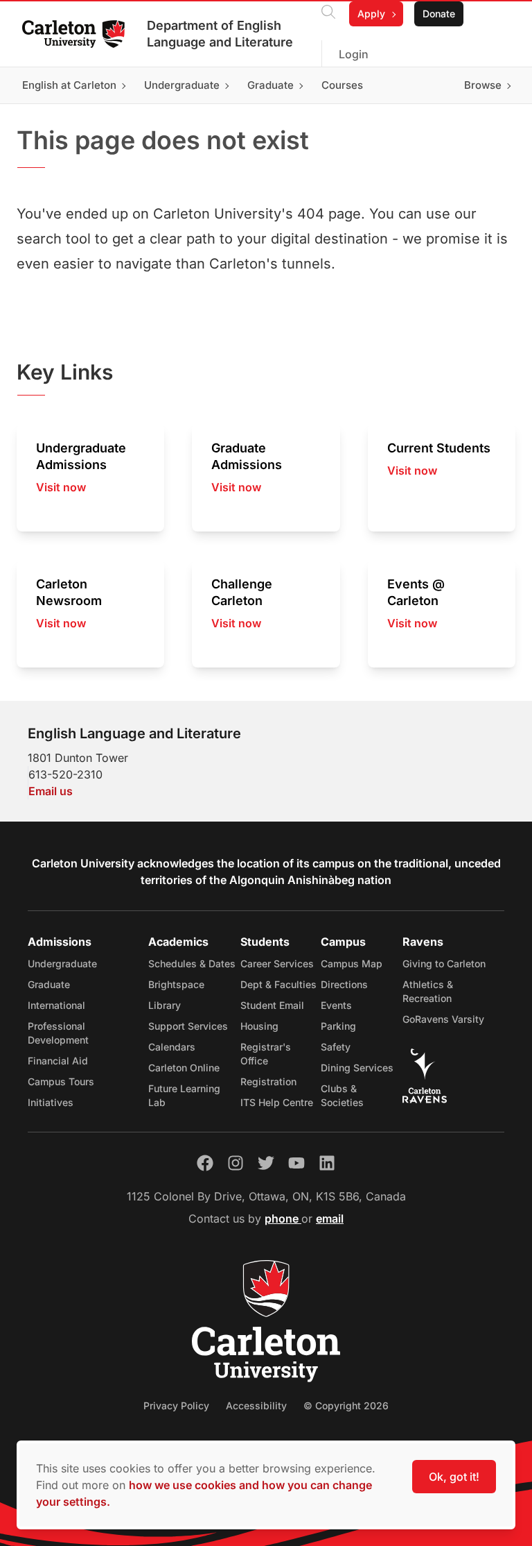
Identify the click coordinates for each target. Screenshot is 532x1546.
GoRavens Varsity (443, 1019)
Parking (338, 1026)
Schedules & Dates (192, 963)
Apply (371, 13)
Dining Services (357, 1067)
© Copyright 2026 (346, 1405)
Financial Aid (58, 1061)
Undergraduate (62, 963)
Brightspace (176, 984)
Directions (344, 984)
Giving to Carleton (444, 963)
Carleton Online (184, 1067)
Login (354, 54)
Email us (50, 791)
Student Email (272, 1005)
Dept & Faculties (278, 984)
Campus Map (351, 963)
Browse (483, 85)
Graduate (49, 984)
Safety (336, 1047)
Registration (268, 1081)
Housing (259, 1026)
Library (164, 1005)
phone (283, 1218)
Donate (439, 13)
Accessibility (256, 1405)
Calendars (171, 1047)
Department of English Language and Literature (220, 33)
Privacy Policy (176, 1405)
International (56, 1005)
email (330, 1218)
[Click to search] (328, 13)
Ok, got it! (454, 1477)
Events (336, 1005)
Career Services (277, 963)
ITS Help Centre (276, 1102)
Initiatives (50, 1102)
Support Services (188, 1026)
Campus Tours (61, 1081)
